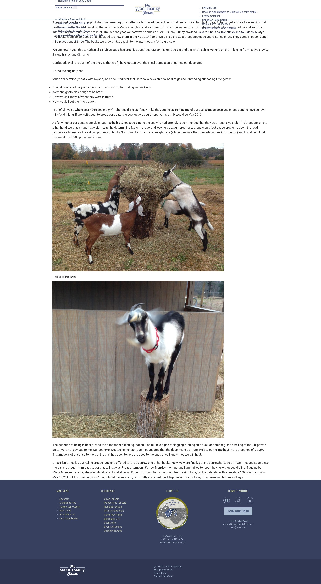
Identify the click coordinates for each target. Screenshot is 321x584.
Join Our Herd (238, 511)
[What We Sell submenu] (75, 7)
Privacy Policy (160, 573)
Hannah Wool (166, 576)
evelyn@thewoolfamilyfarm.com (238, 524)
